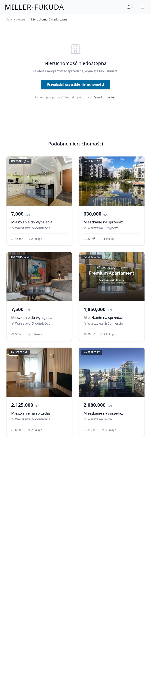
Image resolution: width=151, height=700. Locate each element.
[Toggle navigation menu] (142, 7)
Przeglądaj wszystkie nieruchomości (75, 84)
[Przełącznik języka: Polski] (130, 7)
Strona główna (15, 19)
